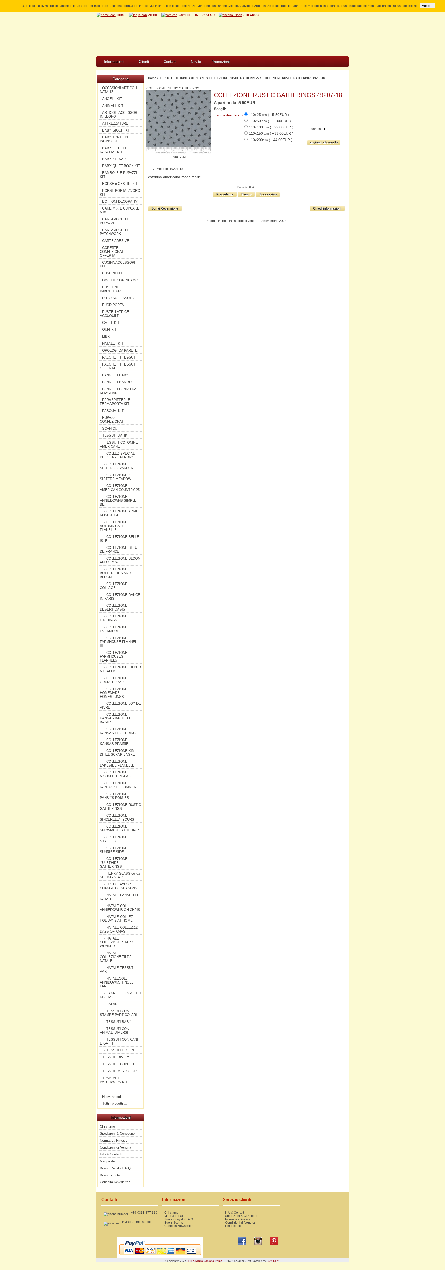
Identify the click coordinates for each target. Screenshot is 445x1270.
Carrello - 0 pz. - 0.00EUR (197, 14)
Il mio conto (233, 1226)
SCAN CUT (110, 428)
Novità (196, 61)
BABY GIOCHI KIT (116, 130)
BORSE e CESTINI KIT (120, 184)
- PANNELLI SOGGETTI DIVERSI (120, 995)
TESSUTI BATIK (114, 435)
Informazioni (114, 61)
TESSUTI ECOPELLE (118, 1064)
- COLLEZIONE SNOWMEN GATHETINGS (120, 828)
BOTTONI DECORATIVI (120, 201)
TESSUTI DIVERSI (116, 1057)
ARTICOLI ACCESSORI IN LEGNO (119, 114)
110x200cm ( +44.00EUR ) (270, 140)
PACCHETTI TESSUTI (119, 357)
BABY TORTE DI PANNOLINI (114, 139)
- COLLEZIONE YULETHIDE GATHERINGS (113, 862)
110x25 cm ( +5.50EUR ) (269, 114)
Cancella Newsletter (115, 1182)
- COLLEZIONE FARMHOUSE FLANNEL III (118, 642)
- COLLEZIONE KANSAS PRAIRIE (114, 742)
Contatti (170, 61)
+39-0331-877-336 (144, 1212)
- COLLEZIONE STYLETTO (113, 839)
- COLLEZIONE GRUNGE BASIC (113, 680)
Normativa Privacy (113, 1140)
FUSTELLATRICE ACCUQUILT (114, 314)
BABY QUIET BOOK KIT (121, 166)
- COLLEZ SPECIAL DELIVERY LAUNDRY (117, 455)
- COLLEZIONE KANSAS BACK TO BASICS (115, 718)
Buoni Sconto (110, 1175)
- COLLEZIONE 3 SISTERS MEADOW (115, 477)
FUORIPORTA (113, 305)
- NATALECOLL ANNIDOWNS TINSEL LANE (116, 982)
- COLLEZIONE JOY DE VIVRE (120, 705)
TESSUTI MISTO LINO (119, 1071)
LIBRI (106, 336)
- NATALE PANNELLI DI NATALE (120, 897)
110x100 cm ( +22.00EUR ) (271, 127)
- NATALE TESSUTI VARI (117, 969)
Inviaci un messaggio (137, 1221)
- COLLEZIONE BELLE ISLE (119, 539)
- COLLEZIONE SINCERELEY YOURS (117, 817)
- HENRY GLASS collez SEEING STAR (120, 875)
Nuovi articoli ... (114, 1097)
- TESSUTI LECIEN (119, 1050)
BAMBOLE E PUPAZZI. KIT (119, 175)
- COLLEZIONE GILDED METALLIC (120, 669)
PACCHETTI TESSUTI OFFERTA (118, 366)
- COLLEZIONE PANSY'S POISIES (114, 796)
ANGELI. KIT (112, 99)
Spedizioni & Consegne (117, 1133)
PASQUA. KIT (113, 411)
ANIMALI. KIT (112, 106)
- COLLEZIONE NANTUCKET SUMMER (118, 785)
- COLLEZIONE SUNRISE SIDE (113, 850)
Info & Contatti (111, 1154)
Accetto (427, 6)
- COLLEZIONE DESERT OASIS (113, 607)
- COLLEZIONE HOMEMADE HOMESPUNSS (113, 693)
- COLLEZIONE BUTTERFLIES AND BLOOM (115, 573)
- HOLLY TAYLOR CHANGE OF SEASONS (118, 886)
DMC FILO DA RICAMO (120, 280)
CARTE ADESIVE (115, 241)
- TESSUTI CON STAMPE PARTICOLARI (118, 1013)
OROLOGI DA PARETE (120, 350)
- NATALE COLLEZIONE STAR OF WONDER (118, 942)
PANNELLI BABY (115, 375)
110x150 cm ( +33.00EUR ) (271, 133)
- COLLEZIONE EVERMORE (113, 629)
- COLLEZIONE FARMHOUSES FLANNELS (113, 656)
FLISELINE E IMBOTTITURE (111, 289)
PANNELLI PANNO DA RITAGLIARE (118, 391)
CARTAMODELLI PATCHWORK (114, 232)
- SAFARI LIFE (115, 1004)
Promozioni (220, 61)
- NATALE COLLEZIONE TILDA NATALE (116, 957)
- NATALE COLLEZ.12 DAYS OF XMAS (119, 929)
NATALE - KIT (112, 343)
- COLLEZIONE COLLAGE (113, 586)
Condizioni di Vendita (115, 1147)
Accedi (153, 14)
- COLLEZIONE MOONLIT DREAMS (115, 774)
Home (121, 14)
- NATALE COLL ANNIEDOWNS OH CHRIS (120, 908)
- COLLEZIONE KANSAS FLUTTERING (118, 731)
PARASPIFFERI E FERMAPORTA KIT (115, 402)
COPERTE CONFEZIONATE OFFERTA (113, 251)
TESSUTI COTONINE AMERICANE (183, 78)
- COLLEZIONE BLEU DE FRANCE (118, 549)
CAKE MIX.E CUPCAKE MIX (119, 210)
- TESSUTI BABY (117, 1022)
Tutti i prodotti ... (114, 1104)
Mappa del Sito (111, 1161)
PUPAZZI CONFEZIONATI (112, 419)
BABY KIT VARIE (115, 159)
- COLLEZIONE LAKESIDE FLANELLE (117, 763)
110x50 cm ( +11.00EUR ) (270, 121)
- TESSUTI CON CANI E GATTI (119, 1041)
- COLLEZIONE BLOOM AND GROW (120, 560)
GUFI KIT (109, 330)
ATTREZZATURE (115, 123)
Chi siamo (107, 1126)
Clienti (144, 61)
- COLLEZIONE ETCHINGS (113, 618)
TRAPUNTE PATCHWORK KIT (113, 1080)
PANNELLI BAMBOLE (119, 382)
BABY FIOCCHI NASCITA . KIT (113, 150)
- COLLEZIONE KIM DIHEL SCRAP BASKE (117, 752)
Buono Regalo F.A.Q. (116, 1168)
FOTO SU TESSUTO (118, 298)
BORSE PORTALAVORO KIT (120, 192)
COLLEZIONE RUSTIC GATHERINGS (234, 78)
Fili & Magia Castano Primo (205, 1260)
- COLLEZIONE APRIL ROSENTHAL (119, 513)
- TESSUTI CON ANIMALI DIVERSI (114, 1030)
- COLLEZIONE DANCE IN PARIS (120, 597)
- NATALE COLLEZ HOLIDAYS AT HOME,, (117, 919)
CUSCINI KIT (112, 273)
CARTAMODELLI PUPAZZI (114, 221)
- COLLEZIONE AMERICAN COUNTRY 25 (120, 488)
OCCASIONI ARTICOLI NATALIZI (118, 90)
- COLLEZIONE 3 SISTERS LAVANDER (116, 466)
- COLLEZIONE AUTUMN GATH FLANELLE (113, 526)
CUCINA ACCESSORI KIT (117, 264)
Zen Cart (273, 1260)
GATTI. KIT (110, 323)
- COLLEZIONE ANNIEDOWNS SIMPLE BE (118, 500)
